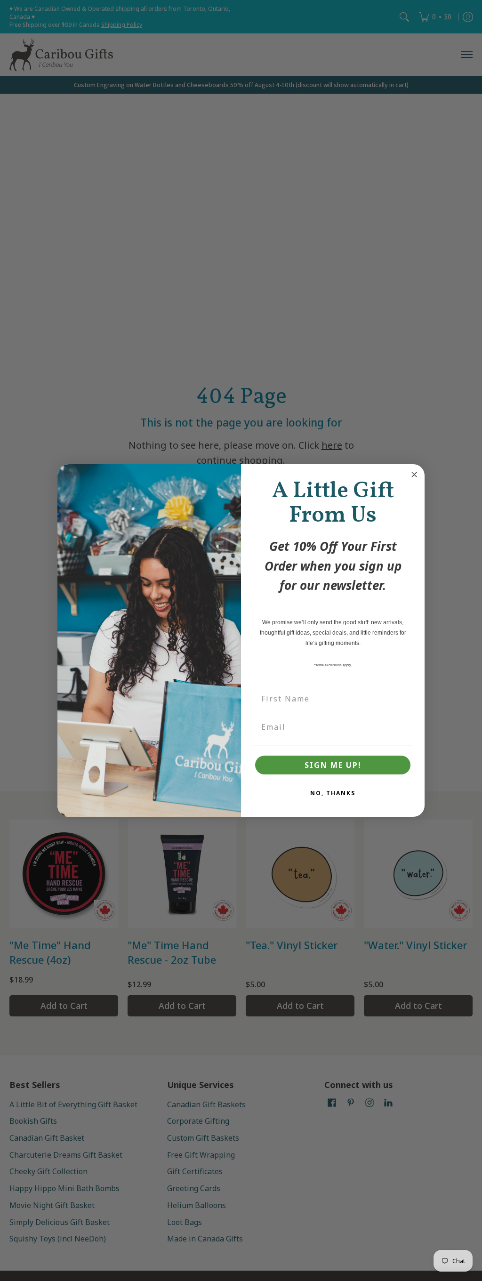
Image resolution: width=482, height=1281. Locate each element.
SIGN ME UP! (333, 765)
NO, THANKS (332, 793)
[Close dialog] (414, 474)
